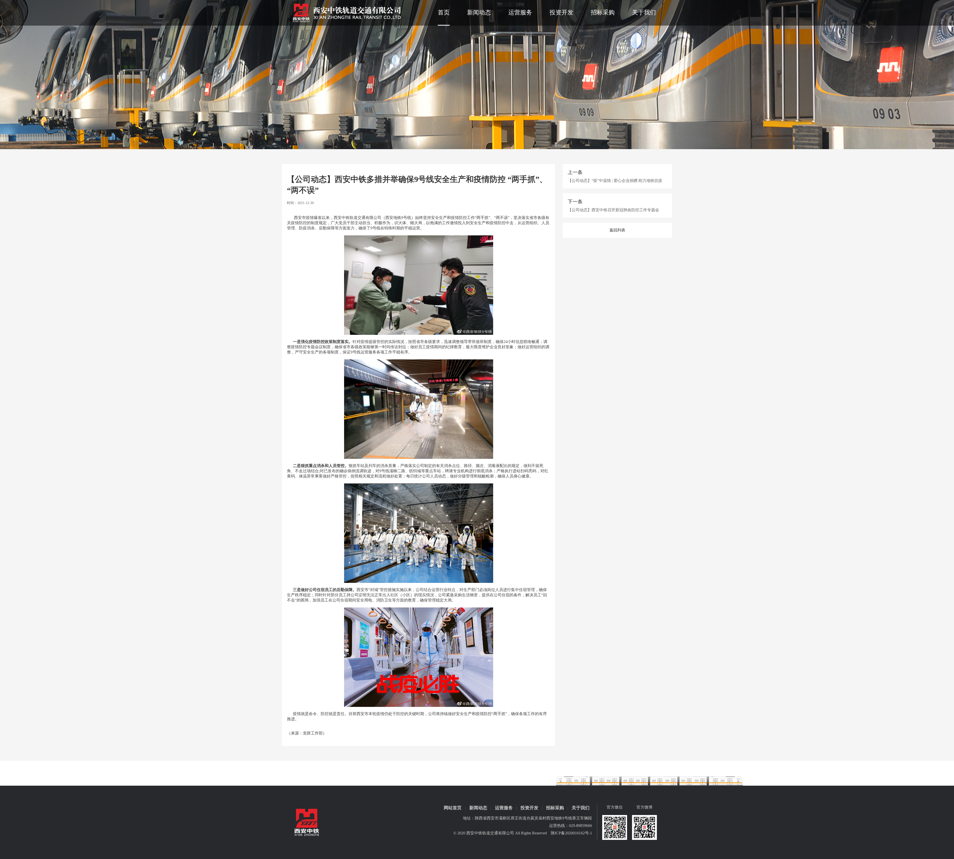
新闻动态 (479, 12)
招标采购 (603, 12)
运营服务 (520, 12)
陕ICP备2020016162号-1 (571, 833)
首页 (444, 12)
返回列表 (617, 230)
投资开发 (561, 12)
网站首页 (453, 807)
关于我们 (644, 12)
